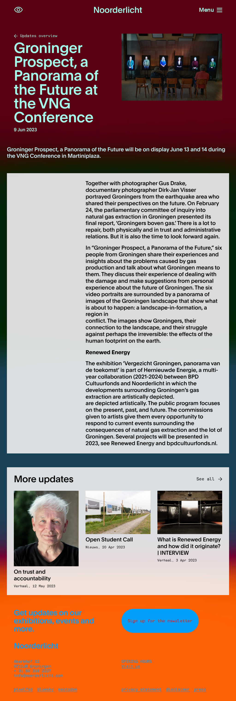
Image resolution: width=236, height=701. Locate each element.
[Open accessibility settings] (18, 10)
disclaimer (177, 689)
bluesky (45, 689)
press (200, 689)
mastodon (67, 689)
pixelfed (23, 689)
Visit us (130, 666)
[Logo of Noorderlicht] (118, 10)
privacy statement (141, 689)
